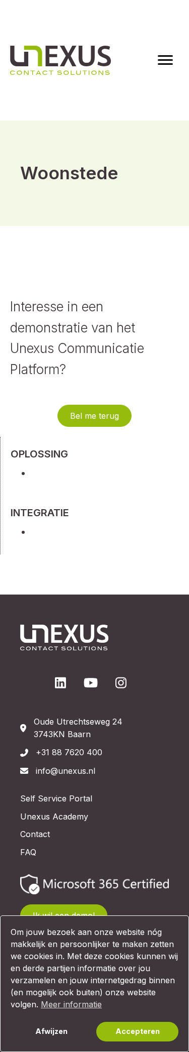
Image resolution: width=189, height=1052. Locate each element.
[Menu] (165, 60)
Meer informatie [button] (71, 1004)
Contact (35, 834)
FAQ (28, 852)
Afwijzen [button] (51, 1031)
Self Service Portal (56, 798)
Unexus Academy (54, 816)
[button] (94, 416)
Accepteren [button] (137, 1031)
